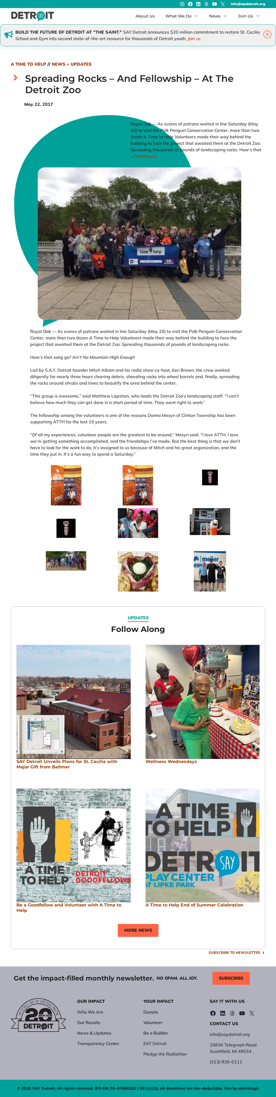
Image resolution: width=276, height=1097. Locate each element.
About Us (145, 16)
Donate (150, 1012)
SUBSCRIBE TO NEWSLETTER (234, 952)
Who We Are (90, 1012)
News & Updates (94, 1033)
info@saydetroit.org (248, 4)
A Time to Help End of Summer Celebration (194, 905)
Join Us (245, 16)
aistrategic (248, 1088)
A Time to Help (28, 64)
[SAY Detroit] (32, 16)
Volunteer (153, 1022)
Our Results (88, 1022)
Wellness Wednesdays (171, 761)
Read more (145, 156)
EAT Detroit (155, 1043)
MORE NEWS (138, 930)
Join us (194, 38)
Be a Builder (155, 1033)
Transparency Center (98, 1043)
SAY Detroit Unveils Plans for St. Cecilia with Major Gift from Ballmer (66, 764)
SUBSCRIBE (231, 978)
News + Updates (71, 64)
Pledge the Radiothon (165, 1054)
